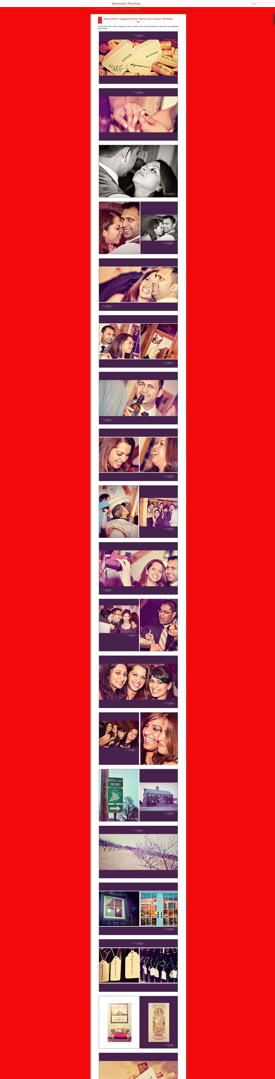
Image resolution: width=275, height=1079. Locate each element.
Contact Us (123, 9)
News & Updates (135, 9)
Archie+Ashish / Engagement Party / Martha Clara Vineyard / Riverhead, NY (138, 20)
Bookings (114, 9)
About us (106, 9)
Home (99, 9)
